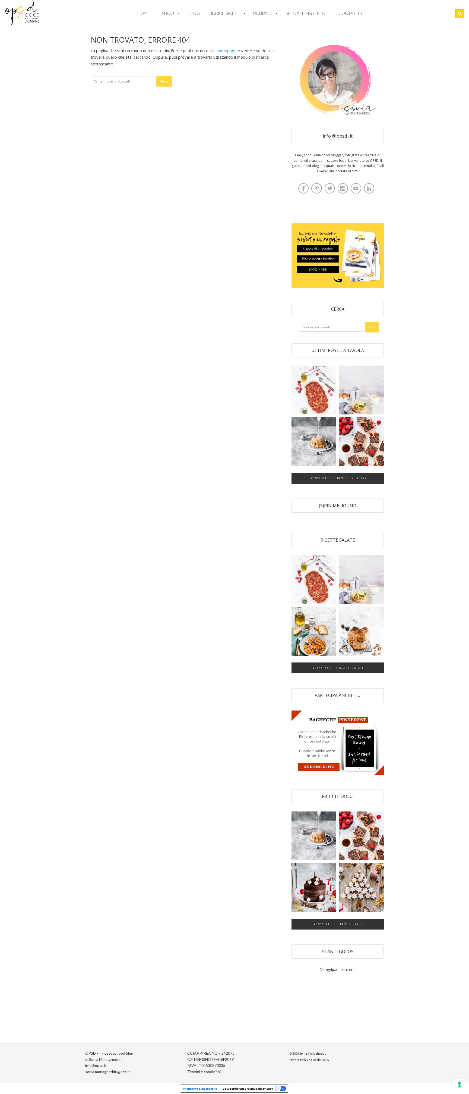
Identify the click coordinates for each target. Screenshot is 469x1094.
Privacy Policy (298, 1059)
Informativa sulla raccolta (200, 1088)
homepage (227, 50)
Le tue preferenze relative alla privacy (248, 1088)
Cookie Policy (320, 1059)
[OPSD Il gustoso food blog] (23, 13)
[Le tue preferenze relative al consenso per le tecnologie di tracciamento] (459, 1084)
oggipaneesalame (339, 969)
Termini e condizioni (204, 1071)
